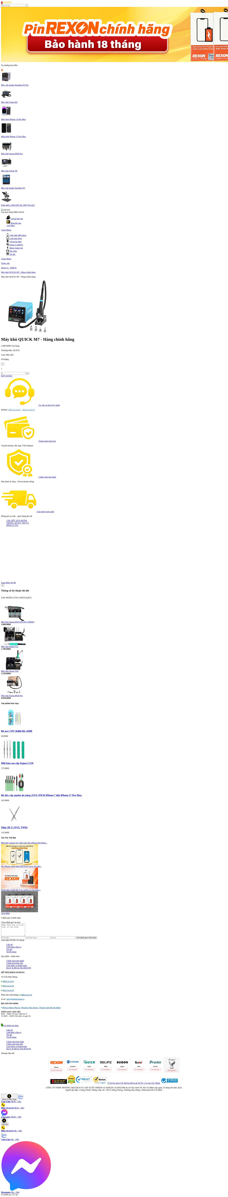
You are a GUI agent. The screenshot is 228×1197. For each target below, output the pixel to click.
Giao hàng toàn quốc (45, 512)
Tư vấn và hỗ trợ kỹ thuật (49, 405)
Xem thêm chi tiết (8, 583)
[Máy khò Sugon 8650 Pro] (14, 694)
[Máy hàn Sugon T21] (14, 645)
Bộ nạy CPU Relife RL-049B (16, 731)
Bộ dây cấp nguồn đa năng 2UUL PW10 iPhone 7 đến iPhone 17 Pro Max (41, 795)
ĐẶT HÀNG (6, 376)
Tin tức (9, 949)
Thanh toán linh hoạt (47, 441)
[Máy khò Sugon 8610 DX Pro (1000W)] (14, 620)
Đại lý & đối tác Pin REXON (18, 968)
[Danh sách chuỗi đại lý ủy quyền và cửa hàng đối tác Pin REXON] (19, 911)
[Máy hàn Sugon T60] (14, 669)
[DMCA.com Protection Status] (71, 1083)
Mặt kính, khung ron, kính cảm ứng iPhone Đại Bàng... (24, 843)
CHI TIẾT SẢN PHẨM (16, 520)
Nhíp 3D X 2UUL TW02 (14, 827)
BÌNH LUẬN (12, 525)
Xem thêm (5, 913)
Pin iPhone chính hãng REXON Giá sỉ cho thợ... (21, 866)
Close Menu (6, 230)
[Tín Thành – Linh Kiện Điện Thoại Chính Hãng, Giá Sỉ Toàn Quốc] (6, 3)
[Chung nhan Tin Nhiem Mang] (134, 1083)
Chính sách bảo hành (47, 477)
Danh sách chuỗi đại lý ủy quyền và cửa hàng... (21, 890)
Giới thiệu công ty (13, 947)
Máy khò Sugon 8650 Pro (12, 696)
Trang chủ (5, 263)
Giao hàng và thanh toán (16, 965)
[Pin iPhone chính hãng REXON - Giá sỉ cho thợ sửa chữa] (19, 888)
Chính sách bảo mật (14, 963)
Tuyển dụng (11, 952)
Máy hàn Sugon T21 (9, 646)
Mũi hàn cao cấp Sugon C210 (17, 763)
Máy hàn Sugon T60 (9, 671)
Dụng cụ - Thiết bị (8, 268)
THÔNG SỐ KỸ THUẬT (17, 523)
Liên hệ (9, 945)
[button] (10, 1025)
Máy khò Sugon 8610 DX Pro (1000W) (17, 622)
